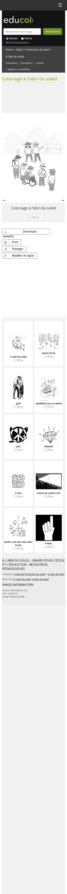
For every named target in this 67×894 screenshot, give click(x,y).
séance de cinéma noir (48, 493)
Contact (40, 63)
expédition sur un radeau (49, 403)
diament (48, 446)
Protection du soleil (37, 49)
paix (18, 446)
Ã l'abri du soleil (22, 579)
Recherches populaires (17, 42)
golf (18, 403)
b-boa (18, 493)
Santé (19, 49)
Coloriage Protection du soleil (29, 574)
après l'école (48, 353)
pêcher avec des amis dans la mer (18, 543)
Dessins (13, 38)
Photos (28, 38)
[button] (19, 255)
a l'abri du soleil (40, 579)
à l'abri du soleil (15, 56)
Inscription (26, 63)
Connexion (11, 63)
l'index (48, 543)
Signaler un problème (18, 69)
